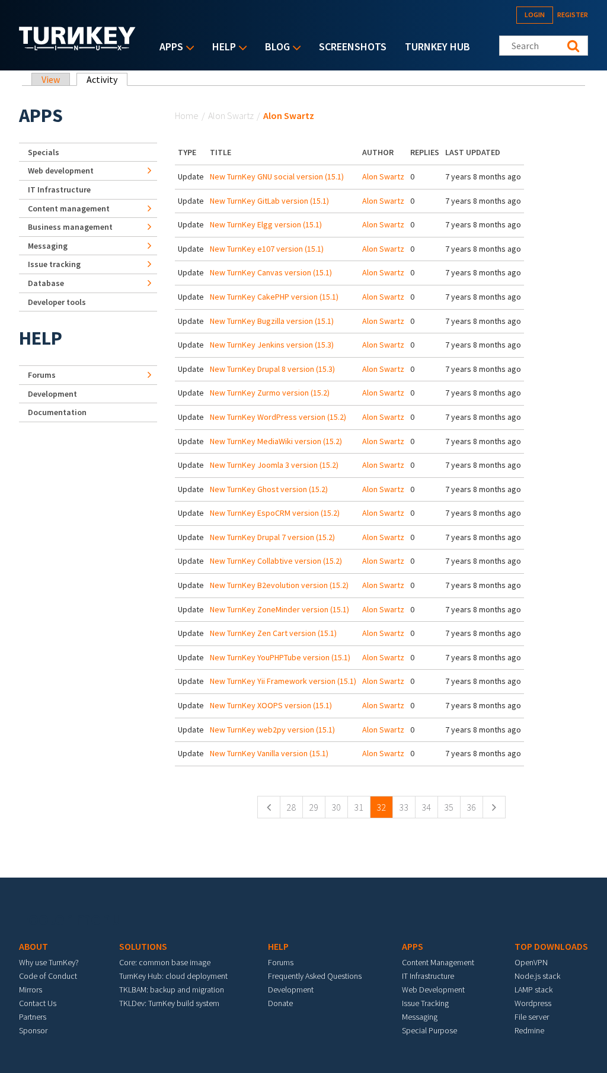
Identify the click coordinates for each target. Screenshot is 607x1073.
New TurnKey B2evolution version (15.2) (279, 585)
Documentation (57, 412)
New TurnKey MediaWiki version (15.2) (276, 441)
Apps (168, 48)
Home (187, 115)
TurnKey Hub (437, 46)
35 (448, 807)
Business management (70, 226)
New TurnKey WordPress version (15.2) (278, 417)
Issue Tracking (425, 1003)
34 (426, 807)
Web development (61, 170)
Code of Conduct (48, 976)
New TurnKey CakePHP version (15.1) (274, 296)
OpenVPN (531, 962)
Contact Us (37, 1003)
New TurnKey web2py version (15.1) (272, 729)
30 (336, 807)
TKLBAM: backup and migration (171, 989)
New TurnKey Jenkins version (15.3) (272, 344)
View (50, 79)
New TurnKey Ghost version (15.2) (269, 489)
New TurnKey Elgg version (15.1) (266, 224)
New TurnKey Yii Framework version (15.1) (283, 681)
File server (532, 1016)
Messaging (48, 245)
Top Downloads (551, 946)
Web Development (433, 989)
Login (535, 14)
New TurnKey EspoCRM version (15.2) (275, 512)
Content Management (438, 962)
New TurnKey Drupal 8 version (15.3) (272, 369)
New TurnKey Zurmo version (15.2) (270, 392)
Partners (32, 1016)
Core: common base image (164, 962)
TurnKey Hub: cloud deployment (173, 976)
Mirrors (30, 989)
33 (403, 807)
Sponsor (33, 1030)
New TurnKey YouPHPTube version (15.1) (280, 657)
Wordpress (533, 1003)
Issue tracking (54, 264)
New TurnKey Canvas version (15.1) (271, 272)
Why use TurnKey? (49, 962)
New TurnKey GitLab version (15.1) (269, 200)
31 (358, 807)
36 (471, 807)
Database (46, 283)
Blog (274, 48)
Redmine (529, 1030)
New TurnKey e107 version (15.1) (267, 248)
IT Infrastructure (59, 189)
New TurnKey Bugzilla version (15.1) (272, 321)
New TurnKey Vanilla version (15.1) (269, 753)
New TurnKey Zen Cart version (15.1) (273, 633)
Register (572, 14)
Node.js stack (537, 976)
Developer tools (57, 302)
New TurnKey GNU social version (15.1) (277, 176)
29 (313, 807)
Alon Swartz (231, 115)
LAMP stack (533, 989)
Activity (107, 79)
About (33, 946)
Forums (42, 375)
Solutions (143, 946)
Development (52, 393)
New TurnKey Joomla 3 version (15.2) (274, 465)
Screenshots (352, 46)
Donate (280, 1003)
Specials (43, 152)
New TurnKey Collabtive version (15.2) (276, 560)
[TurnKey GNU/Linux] (77, 47)
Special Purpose (429, 1030)
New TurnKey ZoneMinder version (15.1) (279, 609)
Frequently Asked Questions (315, 976)
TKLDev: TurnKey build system (169, 1003)
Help (221, 48)
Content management (69, 208)
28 (291, 807)
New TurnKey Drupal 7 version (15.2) (272, 537)
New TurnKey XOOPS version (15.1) (271, 705)
